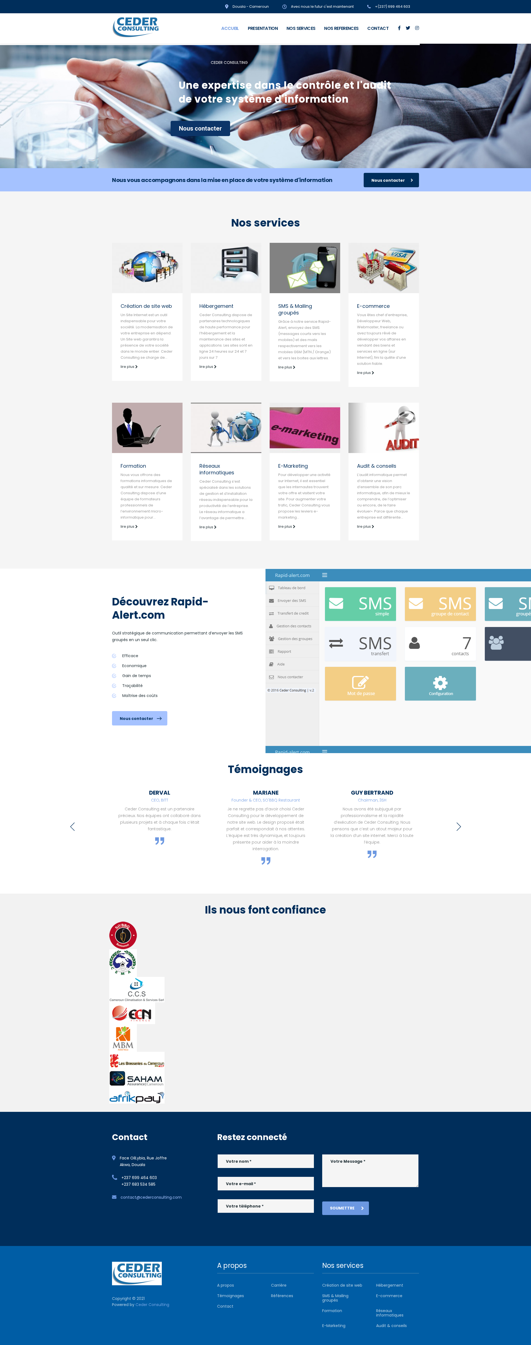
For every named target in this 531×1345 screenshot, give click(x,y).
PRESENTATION (263, 28)
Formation (133, 465)
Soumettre (342, 1208)
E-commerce (373, 306)
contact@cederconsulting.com (151, 1197)
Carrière (279, 1285)
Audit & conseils (376, 465)
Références (282, 1296)
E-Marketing (293, 465)
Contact (225, 1306)
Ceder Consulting (152, 1304)
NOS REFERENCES (341, 28)
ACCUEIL (230, 28)
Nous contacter (200, 128)
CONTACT (378, 28)
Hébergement (216, 306)
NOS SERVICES (301, 28)
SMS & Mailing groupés (295, 309)
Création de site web (146, 306)
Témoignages (230, 1296)
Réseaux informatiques (216, 469)
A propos (225, 1285)
